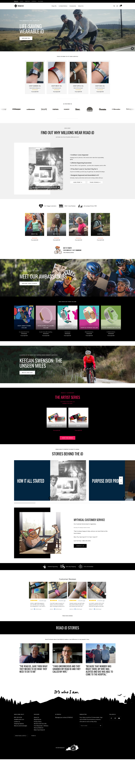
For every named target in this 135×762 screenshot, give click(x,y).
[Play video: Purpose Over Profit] (124, 498)
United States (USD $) (20, 735)
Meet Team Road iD (39, 730)
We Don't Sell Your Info (40, 723)
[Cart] (120, 6)
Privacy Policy (37, 721)
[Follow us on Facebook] (111, 718)
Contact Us (17, 721)
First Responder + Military (41, 725)
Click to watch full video (46, 168)
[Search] (114, 6)
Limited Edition (63, 6)
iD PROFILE (34, 1)
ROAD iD (62, 747)
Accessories (73, 6)
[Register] (100, 725)
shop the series (67, 438)
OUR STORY (77, 182)
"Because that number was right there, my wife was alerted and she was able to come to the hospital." (99, 670)
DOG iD (21, 1)
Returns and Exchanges (20, 725)
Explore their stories (29, 283)
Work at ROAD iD (38, 727)
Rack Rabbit (40, 1)
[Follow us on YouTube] (119, 718)
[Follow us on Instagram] (115, 718)
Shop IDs (54, 6)
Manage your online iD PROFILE (64, 717)
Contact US (80, 546)
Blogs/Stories (37, 719)
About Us (80, 6)
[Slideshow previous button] (29, 594)
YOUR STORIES (94, 182)
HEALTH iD (27, 1)
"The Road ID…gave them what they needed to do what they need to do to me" (33, 668)
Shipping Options (19, 723)
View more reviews (67, 615)
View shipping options (68, 252)
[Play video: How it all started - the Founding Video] (50, 498)
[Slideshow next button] (105, 594)
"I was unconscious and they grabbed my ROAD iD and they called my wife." (66, 668)
